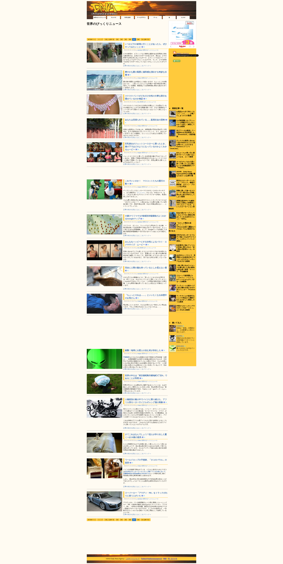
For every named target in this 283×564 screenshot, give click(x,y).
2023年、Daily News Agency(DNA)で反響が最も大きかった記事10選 (185, 174)
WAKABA (180, 346)
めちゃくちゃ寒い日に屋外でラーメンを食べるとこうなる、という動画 (185, 155)
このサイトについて (133, 559)
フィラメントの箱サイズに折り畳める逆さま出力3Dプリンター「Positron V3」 (185, 288)
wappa (139, 152)
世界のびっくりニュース (150, 50)
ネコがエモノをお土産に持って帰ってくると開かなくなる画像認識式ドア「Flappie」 (185, 164)
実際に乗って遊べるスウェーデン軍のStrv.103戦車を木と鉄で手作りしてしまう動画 (185, 193)
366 (130, 39)
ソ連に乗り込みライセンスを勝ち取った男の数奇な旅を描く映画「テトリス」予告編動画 (185, 268)
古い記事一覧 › (146, 39)
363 (117, 39)
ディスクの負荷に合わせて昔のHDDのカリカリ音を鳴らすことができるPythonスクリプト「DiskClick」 (182, 144)
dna (138, 102)
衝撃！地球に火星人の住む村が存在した (143, 350)
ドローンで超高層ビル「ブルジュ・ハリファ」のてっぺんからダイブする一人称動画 (185, 278)
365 (126, 39)
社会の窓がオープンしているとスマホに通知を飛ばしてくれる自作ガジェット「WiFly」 (185, 216)
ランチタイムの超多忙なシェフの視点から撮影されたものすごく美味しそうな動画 (185, 299)
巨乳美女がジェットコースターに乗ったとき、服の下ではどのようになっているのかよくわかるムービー (146, 146)
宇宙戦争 (126, 357)
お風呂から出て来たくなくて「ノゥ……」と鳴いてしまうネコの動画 (185, 113)
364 (121, 39)
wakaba (139, 50)
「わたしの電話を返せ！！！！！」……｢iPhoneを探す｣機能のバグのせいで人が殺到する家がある (182, 227)
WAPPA (179, 336)
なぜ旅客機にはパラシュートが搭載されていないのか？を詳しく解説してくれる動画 (185, 123)
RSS (164, 559)
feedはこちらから (183, 53)
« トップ (100, 39)
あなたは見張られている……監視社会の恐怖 (145, 120)
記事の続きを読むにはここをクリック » (137, 66)
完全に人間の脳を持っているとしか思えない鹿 (146, 267)
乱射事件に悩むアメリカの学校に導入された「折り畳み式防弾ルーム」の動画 (185, 248)
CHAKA (179, 326)
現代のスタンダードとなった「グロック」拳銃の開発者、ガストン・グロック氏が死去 (185, 183)
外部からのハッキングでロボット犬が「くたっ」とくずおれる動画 (185, 308)
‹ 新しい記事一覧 (109, 39)
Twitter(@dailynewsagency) (151, 559)
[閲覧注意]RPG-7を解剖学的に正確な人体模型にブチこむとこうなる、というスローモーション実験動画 (182, 205)
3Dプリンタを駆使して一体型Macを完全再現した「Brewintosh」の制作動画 (185, 133)
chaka (139, 78)
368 (138, 39)
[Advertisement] (127, 32)
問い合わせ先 (172, 559)
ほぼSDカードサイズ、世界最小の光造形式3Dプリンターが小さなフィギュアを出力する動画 (185, 258)
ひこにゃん (141, 192)
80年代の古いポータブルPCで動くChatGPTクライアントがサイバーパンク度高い (186, 238)
